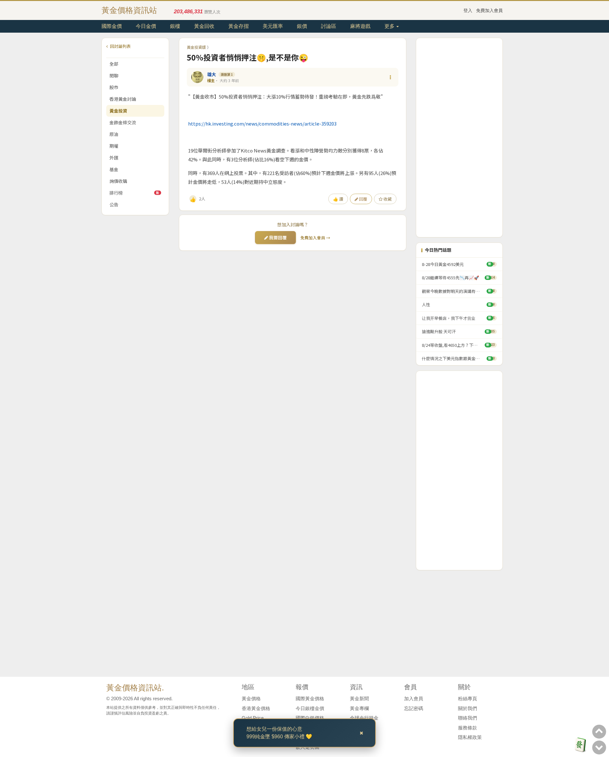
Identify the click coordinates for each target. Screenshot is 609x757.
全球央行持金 (364, 718)
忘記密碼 (413, 708)
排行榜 (134, 193)
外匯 (113, 157)
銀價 (302, 26)
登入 (467, 10)
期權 (113, 146)
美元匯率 (273, 26)
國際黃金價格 (310, 698)
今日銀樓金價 (310, 708)
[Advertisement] (459, 137)
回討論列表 (120, 46)
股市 (113, 87)
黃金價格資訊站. (135, 687)
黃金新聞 (359, 698)
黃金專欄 (359, 708)
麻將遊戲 (360, 26)
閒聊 (113, 75)
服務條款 (467, 727)
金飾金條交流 (122, 122)
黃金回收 (204, 26)
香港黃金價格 (256, 708)
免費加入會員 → (315, 238)
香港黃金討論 (122, 99)
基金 (113, 169)
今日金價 (146, 26)
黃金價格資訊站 (129, 10)
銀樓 (175, 26)
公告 (113, 204)
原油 (113, 134)
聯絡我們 (467, 718)
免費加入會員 (489, 10)
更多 (390, 26)
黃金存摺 (238, 26)
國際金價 (112, 26)
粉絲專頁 (467, 698)
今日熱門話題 (438, 250)
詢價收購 (118, 181)
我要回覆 (277, 237)
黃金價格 (251, 698)
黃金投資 (118, 110)
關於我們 (467, 708)
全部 (113, 64)
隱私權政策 (470, 737)
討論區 (328, 26)
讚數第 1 (227, 74)
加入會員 (413, 698)
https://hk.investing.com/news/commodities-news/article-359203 (262, 123)
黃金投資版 (196, 47)
